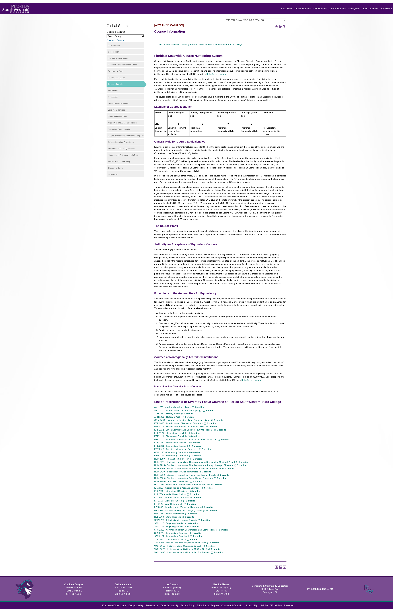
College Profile (114, 52)
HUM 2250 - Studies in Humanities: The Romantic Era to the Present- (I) (194, 468)
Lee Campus (172, 584)
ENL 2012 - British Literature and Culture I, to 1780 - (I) (185, 426)
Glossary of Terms (115, 168)
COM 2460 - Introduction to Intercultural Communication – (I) (188, 420)
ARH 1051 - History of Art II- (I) (174, 417)
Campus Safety (135, 605)
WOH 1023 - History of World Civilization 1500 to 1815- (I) (187, 549)
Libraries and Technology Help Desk (123, 155)
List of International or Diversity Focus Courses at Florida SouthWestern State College (200, 44)
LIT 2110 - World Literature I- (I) (174, 500)
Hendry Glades (221, 584)
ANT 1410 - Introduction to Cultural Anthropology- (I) (184, 410)
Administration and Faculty (119, 162)
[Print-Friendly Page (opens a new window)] (280, 26)
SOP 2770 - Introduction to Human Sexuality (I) (182, 520)
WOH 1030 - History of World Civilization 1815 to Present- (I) (188, 552)
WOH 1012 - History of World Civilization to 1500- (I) (184, 546)
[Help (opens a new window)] (284, 26)
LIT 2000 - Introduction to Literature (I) (177, 497)
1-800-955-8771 (319, 589)
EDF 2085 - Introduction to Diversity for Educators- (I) (185, 423)
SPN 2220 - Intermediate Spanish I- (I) (177, 533)
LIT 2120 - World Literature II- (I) (175, 504)
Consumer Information (232, 605)
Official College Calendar (118, 58)
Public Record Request (208, 605)
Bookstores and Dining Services (121, 149)
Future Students (303, 8)
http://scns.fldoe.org (216, 74)
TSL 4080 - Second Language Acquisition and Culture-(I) (186, 542)
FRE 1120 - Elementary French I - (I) (177, 433)
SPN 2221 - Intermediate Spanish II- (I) (178, 536)
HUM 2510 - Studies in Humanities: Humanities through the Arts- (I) (191, 475)
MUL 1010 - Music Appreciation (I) (175, 513)
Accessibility (251, 605)
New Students (320, 8)
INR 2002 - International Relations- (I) (177, 491)
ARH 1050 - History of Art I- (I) (173, 413)
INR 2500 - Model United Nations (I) (176, 494)
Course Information (116, 84)
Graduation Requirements (119, 129)
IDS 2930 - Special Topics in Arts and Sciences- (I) (183, 488)
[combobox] (255, 20)
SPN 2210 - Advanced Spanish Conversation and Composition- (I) (191, 530)
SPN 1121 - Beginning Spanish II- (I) (176, 526)
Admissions (113, 91)
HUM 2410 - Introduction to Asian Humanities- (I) (182, 471)
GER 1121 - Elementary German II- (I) (177, 455)
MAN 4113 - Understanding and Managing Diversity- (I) (185, 510)
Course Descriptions (116, 78)
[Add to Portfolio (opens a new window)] (276, 26)
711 (331, 589)
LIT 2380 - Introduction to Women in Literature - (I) (183, 507)
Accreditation (152, 605)
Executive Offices (110, 605)
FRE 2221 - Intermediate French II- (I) (177, 446)
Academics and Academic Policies (122, 123)
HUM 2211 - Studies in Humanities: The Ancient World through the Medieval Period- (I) (201, 462)
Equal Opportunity (169, 605)
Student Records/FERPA (118, 103)
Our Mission (386, 8)
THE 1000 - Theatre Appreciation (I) (176, 539)
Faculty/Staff (354, 8)
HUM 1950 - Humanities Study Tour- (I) (178, 459)
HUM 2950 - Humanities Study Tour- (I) (178, 481)
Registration (113, 97)
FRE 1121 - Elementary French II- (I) (177, 436)
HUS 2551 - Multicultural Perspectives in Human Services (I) (188, 484)
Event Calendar (370, 8)
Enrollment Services (116, 110)
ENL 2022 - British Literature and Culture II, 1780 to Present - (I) (190, 430)
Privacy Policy (187, 605)
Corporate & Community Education (270, 586)
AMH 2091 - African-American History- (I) (179, 407)
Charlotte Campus (73, 584)
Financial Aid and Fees (117, 116)
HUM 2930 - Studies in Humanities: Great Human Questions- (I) (190, 478)
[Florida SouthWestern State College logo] (16, 8)
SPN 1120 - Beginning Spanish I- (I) (176, 523)
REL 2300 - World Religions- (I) (174, 517)
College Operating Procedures (121, 142)
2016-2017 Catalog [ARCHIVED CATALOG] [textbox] (245, 20)
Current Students (337, 8)
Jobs (123, 605)
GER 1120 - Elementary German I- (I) (177, 452)
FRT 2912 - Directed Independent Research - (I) (182, 449)
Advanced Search (115, 40)
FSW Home (286, 8)
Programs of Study (115, 71)
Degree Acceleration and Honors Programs (126, 136)
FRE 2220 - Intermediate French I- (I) (177, 442)
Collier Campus (123, 584)
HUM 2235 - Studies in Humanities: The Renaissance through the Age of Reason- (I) (200, 465)
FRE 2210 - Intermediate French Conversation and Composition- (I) (192, 439)
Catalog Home (114, 45)
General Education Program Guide (122, 65)
